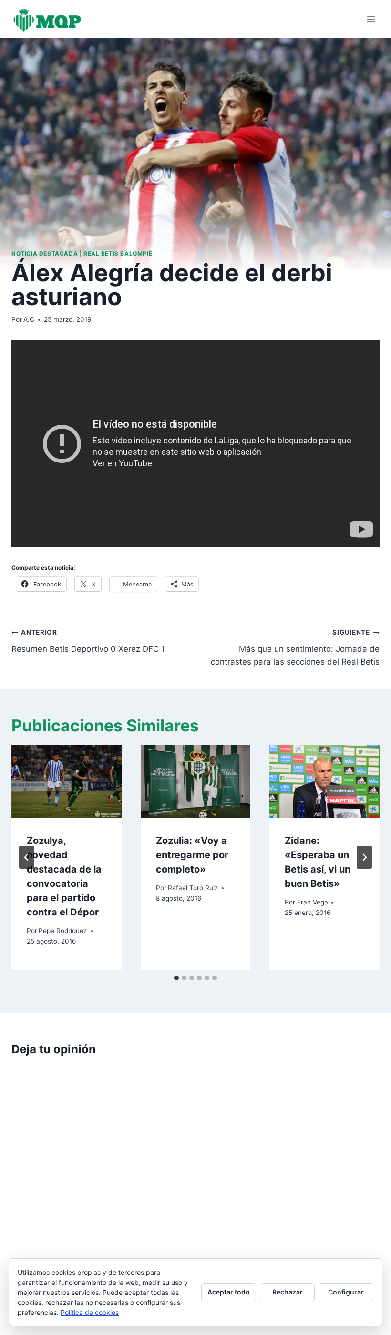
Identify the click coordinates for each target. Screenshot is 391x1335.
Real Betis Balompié (117, 253)
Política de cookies (90, 1312)
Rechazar (287, 1292)
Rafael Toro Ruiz (193, 888)
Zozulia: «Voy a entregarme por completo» (192, 855)
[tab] (176, 978)
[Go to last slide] (26, 857)
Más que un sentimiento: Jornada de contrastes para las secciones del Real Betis (295, 647)
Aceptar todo (228, 1292)
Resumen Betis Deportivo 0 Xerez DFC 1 (88, 641)
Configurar (346, 1292)
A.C (28, 319)
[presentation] (66, 782)
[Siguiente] (364, 857)
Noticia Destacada (44, 253)
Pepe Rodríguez (63, 930)
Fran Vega (312, 902)
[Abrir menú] (371, 18)
